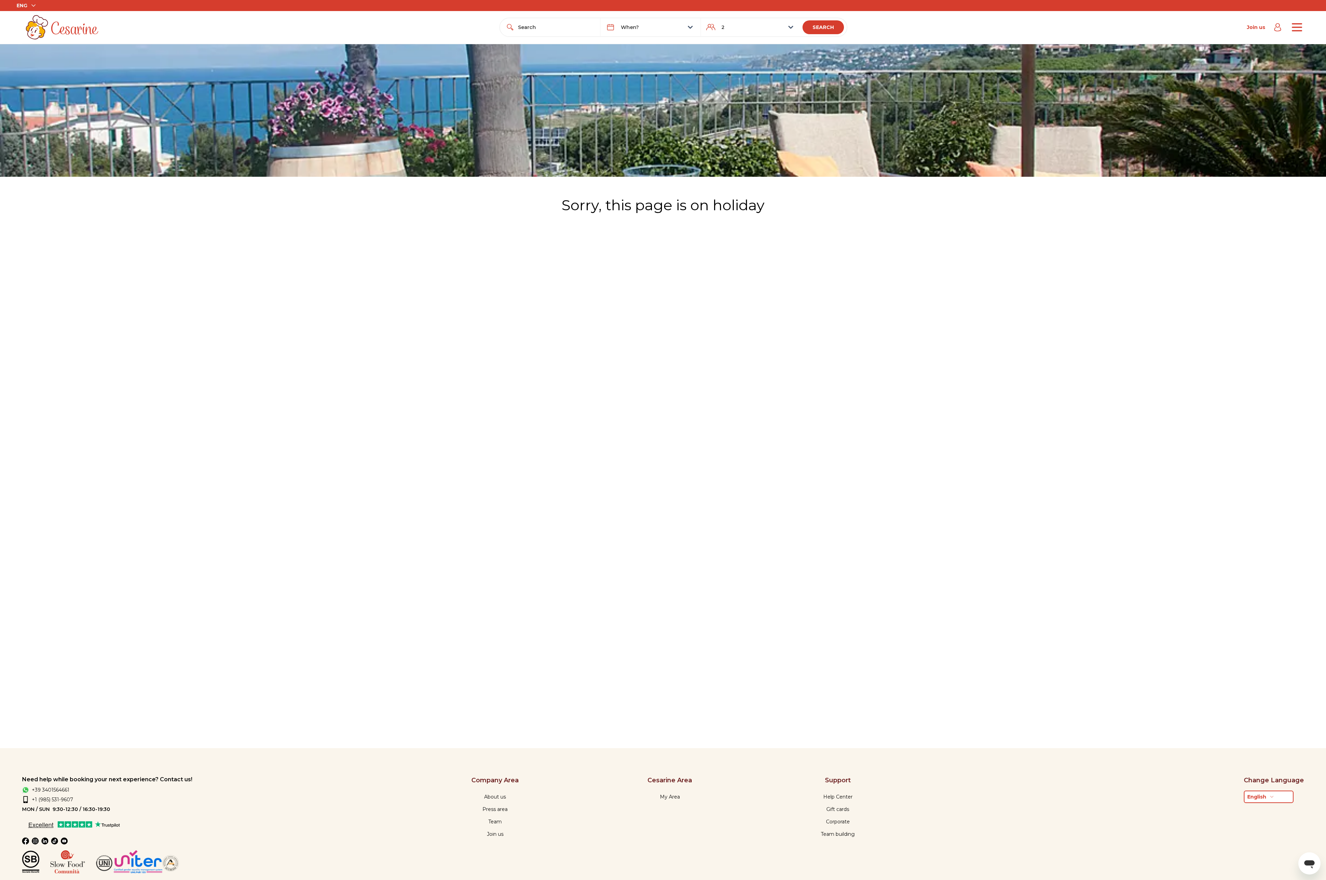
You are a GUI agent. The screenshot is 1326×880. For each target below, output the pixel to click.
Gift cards (837, 809)
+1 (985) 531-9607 (52, 799)
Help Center (838, 797)
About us (495, 797)
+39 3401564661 (50, 790)
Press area (495, 809)
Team (495, 822)
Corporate (838, 822)
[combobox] (556, 27)
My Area (670, 797)
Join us (1256, 27)
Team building (838, 834)
